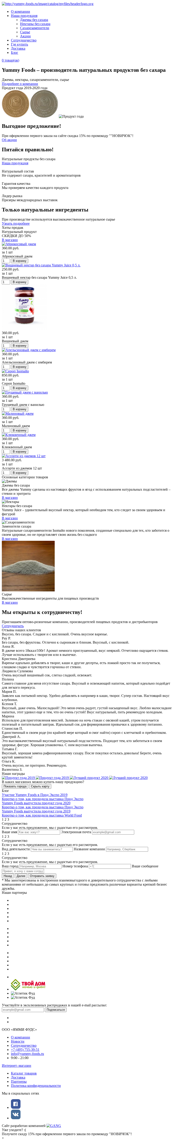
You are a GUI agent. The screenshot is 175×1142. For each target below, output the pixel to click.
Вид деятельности (16, 849)
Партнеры (19, 1081)
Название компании (89, 849)
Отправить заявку (42, 876)
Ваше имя (9, 832)
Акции (25, 36)
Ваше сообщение (145, 866)
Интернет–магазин (16, 1065)
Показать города (15, 786)
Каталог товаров (24, 1073)
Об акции (9, 140)
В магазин (10, 240)
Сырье (25, 32)
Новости (17, 1041)
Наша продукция (24, 16)
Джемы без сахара (34, 20)
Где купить (19, 44)
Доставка (18, 48)
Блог (14, 52)
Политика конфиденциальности (36, 1086)
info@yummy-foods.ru (27, 1054)
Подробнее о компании (20, 84)
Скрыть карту (40, 786)
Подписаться (56, 1009)
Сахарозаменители (34, 28)
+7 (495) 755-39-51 (25, 1050)
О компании (20, 11)
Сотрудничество (23, 40)
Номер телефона (75, 866)
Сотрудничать (13, 626)
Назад (8, 876)
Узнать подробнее (16, 223)
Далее (21, 876)
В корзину (19, 261)
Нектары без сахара (35, 24)
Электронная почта (76, 832)
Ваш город (10, 866)
